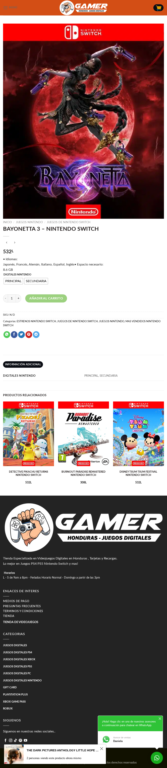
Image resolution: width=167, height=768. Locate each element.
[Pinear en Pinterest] (28, 334)
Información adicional (23, 364)
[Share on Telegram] (36, 334)
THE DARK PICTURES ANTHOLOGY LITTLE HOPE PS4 (63, 750)
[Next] (164, 448)
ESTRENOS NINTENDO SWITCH (36, 321)
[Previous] (3, 448)
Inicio (7, 222)
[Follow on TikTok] (15, 740)
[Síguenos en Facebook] (5, 740)
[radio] (13, 281)
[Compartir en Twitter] (21, 334)
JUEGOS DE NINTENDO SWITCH (68, 222)
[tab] (23, 364)
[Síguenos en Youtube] (25, 740)
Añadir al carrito (46, 298)
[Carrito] (158, 7)
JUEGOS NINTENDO (29, 222)
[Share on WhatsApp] (6, 334)
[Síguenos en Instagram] (10, 740)
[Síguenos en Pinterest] (20, 740)
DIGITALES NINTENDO (17, 274)
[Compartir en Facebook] (14, 334)
